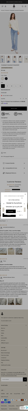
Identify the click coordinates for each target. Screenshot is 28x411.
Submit (9, 215)
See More (10, 211)
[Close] (25, 194)
